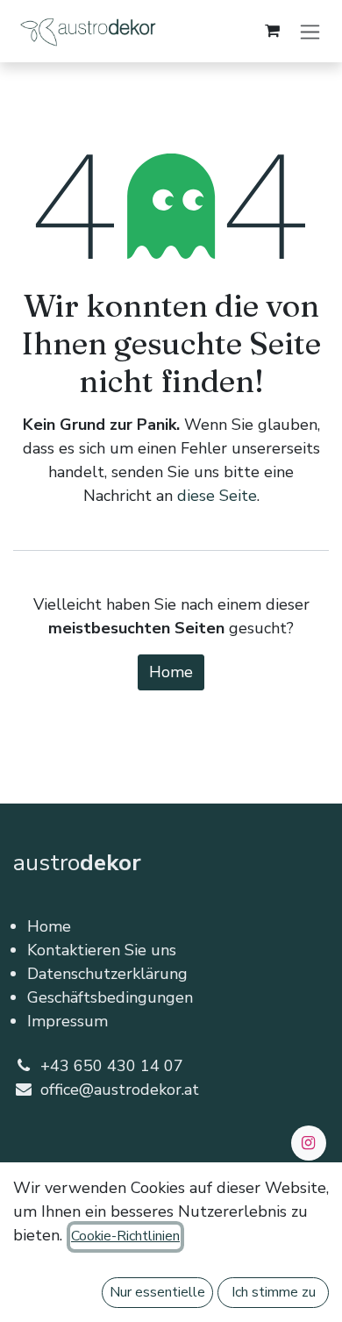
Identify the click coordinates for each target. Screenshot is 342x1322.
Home (171, 671)
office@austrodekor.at (119, 1089)
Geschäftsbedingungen (110, 997)
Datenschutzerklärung (107, 973)
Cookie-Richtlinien (125, 1236)
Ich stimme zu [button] (274, 1292)
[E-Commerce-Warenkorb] (272, 30)
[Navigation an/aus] (310, 31)
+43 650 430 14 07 (111, 1065)
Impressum (67, 1021)
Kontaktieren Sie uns (101, 950)
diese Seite (217, 495)
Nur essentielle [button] (157, 1292)
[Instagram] (308, 1143)
